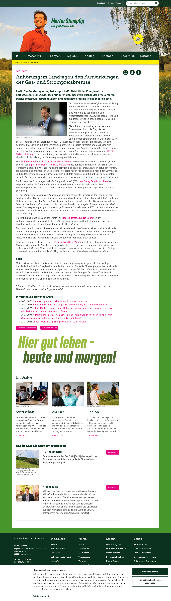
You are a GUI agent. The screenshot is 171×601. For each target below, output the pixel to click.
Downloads (101, 3)
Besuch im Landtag (115, 557)
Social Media (58, 538)
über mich (128, 55)
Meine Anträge (113, 553)
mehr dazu (22, 435)
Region (138, 538)
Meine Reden (112, 561)
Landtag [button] (89, 55)
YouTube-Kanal (58, 548)
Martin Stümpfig (21, 62)
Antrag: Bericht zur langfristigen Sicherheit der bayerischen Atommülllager (69, 304)
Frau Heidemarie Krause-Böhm (77, 218)
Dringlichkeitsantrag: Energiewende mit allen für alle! (59, 321)
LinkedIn (55, 561)
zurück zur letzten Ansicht (27, 328)
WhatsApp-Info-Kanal (61, 557)
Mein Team (83, 553)
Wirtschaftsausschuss (116, 548)
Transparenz (84, 557)
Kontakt (111, 3)
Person (82, 538)
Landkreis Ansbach (142, 548)
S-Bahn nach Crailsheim (145, 561)
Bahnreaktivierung (142, 553)
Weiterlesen (111, 452)
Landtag (111, 538)
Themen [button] (108, 55)
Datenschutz (29, 538)
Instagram (55, 553)
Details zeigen (39, 596)
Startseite (34, 62)
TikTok (54, 544)
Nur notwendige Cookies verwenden (150, 581)
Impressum (18, 538)
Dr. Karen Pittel (28, 161)
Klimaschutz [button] (32, 55)
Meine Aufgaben (114, 544)
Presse (118, 3)
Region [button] (71, 55)
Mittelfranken (140, 544)
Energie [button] (53, 55)
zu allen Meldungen (50, 328)
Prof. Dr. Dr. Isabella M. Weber (56, 161)
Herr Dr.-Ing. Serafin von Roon (93, 181)
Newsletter (83, 548)
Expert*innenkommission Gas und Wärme (49, 164)
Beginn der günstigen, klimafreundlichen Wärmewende (60, 301)
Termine (145, 55)
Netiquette (41, 538)
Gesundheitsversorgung (145, 557)
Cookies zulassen (150, 572)
